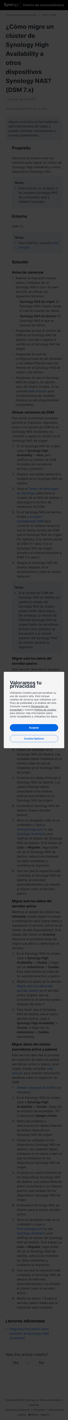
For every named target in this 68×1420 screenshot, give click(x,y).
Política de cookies (45, 709)
